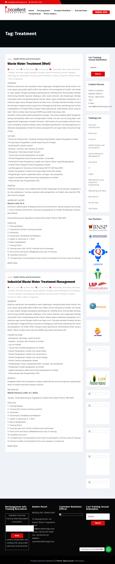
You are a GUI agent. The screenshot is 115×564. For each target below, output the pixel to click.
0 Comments (43, 69)
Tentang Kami (43, 11)
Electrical (92, 133)
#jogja (26, 72)
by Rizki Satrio (29, 69)
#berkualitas (57, 69)
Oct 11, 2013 (15, 69)
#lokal (48, 72)
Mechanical (93, 197)
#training (55, 76)
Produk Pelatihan (62, 11)
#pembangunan (13, 76)
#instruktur (19, 72)
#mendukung (56, 72)
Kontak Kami (81, 11)
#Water (77, 76)
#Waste (71, 76)
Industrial (92, 162)
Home (31, 11)
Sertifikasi (92, 209)
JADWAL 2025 (101, 12)
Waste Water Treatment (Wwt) (29, 63)
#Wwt (10, 79)
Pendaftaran (35, 14)
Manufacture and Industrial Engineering (96, 182)
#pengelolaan (24, 76)
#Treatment (64, 76)
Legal (90, 174)
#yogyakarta (18, 79)
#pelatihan (71, 72)
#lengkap (41, 72)
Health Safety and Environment (26, 59)
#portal (40, 76)
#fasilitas (11, 72)
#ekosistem (76, 69)
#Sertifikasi (47, 76)
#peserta (33, 76)
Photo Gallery (50, 14)
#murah (64, 72)
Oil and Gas (93, 203)
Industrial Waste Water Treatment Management (41, 282)
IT (89, 168)
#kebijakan (33, 72)
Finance (91, 139)
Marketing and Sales (97, 191)
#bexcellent (67, 69)
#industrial (19, 291)
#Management (64, 291)
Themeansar (79, 561)
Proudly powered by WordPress (43, 561)
